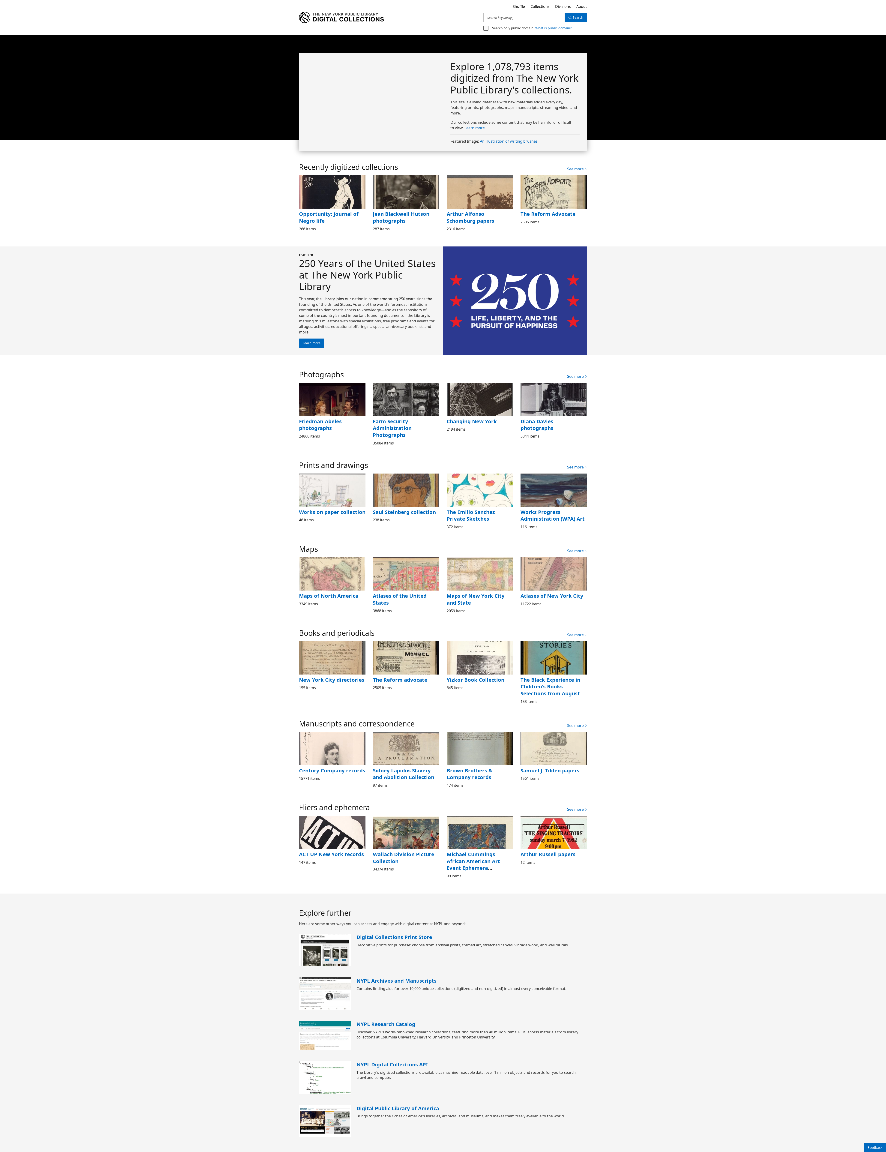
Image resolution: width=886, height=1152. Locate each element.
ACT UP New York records (330, 854)
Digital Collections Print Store (392, 937)
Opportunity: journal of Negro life (326, 217)
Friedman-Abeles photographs (320, 424)
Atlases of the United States (398, 599)
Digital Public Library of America (395, 1108)
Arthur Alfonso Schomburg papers (479, 217)
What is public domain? (551, 28)
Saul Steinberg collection (403, 512)
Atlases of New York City (550, 596)
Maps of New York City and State (479, 599)
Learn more (475, 128)
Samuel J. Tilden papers (550, 770)
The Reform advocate (399, 680)
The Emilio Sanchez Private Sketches (480, 515)
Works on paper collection (331, 512)
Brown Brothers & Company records (469, 773)
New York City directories (330, 680)
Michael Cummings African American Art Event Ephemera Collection (480, 861)
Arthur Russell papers (547, 854)
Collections (539, 6)
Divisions (562, 6)
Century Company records (331, 770)
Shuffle (516, 6)
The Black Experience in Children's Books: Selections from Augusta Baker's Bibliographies (551, 690)
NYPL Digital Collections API (390, 1064)
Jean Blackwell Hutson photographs (400, 217)
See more (576, 169)
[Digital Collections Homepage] (341, 17)
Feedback (874, 1147)
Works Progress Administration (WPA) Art (552, 515)
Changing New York (471, 421)
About (581, 6)
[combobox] (524, 17)
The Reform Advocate (547, 214)
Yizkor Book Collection (474, 680)
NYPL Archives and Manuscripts (395, 981)
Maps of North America (327, 596)
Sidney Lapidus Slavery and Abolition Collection (402, 773)
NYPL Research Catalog (385, 1024)
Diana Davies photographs (553, 421)
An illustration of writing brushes (507, 141)
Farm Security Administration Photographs (391, 428)
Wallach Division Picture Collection (402, 857)
